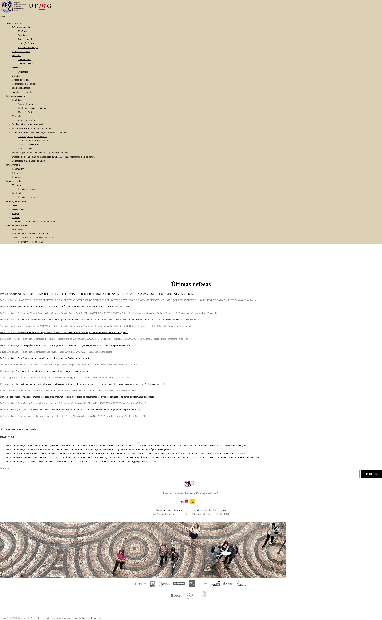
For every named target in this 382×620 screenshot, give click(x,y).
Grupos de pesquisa (21, 80)
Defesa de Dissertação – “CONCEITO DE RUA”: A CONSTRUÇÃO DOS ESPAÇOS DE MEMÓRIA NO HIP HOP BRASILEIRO (64, 306)
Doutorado (17, 193)
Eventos (16, 217)
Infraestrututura (13, 165)
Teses (14, 205)
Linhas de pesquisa (21, 51)
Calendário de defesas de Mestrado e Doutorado (34, 221)
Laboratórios (18, 169)
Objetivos (22, 35)
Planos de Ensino (26, 112)
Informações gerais (21, 27)
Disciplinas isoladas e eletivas (32, 108)
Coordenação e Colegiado (24, 84)
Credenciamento (25, 63)
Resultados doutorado (28, 197)
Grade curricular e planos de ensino (28, 124)
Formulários (17, 229)
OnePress (82, 618)
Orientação (23, 71)
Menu (3, 16)
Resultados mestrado (27, 189)
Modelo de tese (25, 148)
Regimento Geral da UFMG (31, 242)
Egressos (16, 75)
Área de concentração (28, 47)
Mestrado (16, 185)
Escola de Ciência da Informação (171, 510)
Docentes (16, 55)
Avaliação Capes (26, 43)
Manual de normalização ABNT (33, 140)
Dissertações (18, 209)
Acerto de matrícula (27, 120)
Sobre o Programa (14, 23)
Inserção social (25, 39)
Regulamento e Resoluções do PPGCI (30, 233)
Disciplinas (17, 100)
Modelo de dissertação (28, 144)
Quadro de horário (26, 104)
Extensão (16, 177)
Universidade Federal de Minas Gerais (208, 510)
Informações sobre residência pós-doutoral (32, 128)
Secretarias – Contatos (22, 92)
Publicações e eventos (16, 201)
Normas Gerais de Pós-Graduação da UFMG (33, 237)
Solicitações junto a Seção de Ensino (29, 161)
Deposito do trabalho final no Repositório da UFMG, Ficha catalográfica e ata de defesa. (53, 157)
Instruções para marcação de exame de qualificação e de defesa (41, 152)
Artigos (15, 213)
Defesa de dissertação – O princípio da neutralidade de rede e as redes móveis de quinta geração (45, 358)
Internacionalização (21, 88)
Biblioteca (16, 173)
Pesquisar (4, 468)
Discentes (16, 67)
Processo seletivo (14, 181)
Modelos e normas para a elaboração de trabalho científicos (39, 132)
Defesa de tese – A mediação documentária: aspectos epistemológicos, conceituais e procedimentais (46, 371)
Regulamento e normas (17, 225)
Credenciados (24, 59)
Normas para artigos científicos (32, 136)
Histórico (22, 31)
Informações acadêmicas (17, 96)
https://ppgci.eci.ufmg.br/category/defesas (19, 429)
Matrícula (16, 116)
